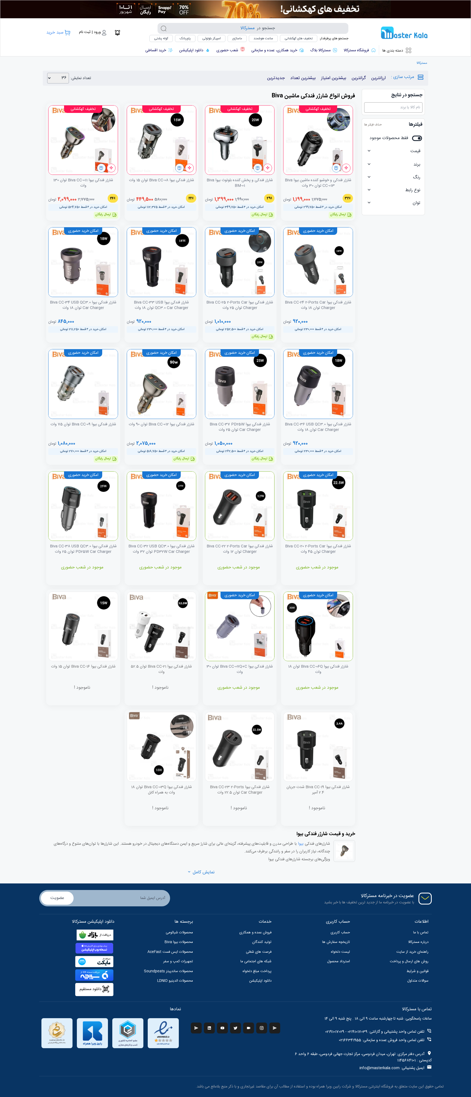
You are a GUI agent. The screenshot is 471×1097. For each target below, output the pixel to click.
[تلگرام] (196, 1028)
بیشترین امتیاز (333, 78)
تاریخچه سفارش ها (336, 942)
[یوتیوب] (222, 1028)
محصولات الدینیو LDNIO (175, 981)
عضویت (57, 898)
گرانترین (359, 78)
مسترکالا (421, 63)
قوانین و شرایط (417, 971)
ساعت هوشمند (263, 38)
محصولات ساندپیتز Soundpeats (168, 971)
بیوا (300, 844)
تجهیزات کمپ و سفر (178, 961)
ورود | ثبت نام (90, 32)
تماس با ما (420, 933)
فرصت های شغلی (258, 952)
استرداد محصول (338, 961)
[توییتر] (235, 1028)
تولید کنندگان (261, 942)
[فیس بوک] (274, 1028)
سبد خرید (55, 32)
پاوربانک (185, 38)
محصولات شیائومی (179, 933)
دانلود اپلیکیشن (260, 981)
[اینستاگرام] (261, 1028)
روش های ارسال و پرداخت (409, 961)
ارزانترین (378, 78)
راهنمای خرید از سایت (412, 952)
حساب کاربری (340, 933)
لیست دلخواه (340, 952)
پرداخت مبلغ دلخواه (257, 971)
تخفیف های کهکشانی (299, 38)
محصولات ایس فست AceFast (170, 952)
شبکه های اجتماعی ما (255, 961)
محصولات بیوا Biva (179, 942)
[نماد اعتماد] (163, 1033)
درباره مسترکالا (418, 942)
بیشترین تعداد (303, 78)
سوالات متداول (417, 981)
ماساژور (237, 38)
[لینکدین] (209, 1028)
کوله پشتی (161, 38)
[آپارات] (248, 1028)
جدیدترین (276, 78)
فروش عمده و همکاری (255, 933)
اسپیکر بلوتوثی (211, 38)
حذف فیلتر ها (373, 124)
